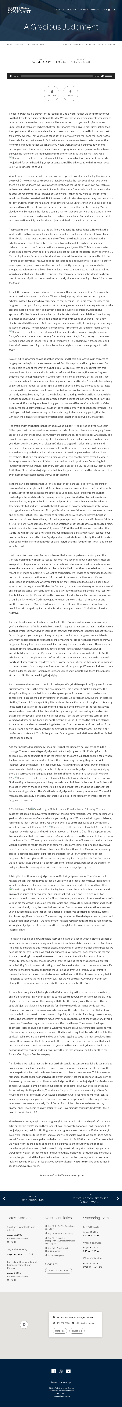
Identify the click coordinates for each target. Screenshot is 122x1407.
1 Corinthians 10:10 (20, 809)
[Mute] (102, 76)
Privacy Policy (57, 1396)
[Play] (11, 76)
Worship (71, 10)
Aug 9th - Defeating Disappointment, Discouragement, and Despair (60, 1241)
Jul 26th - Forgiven (55, 1255)
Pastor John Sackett (80, 62)
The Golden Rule (32, 1200)
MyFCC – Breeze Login (62, 1382)
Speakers (97, 45)
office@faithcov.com (85, 1323)
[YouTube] (68, 1371)
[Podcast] (61, 1371)
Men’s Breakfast (92, 1226)
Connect (83, 10)
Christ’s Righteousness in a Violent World (90, 1200)
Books (85, 45)
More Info (60, 1331)
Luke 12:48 (102, 885)
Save (70, 95)
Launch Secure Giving (58, 1271)
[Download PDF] (15, 1242)
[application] (61, 76)
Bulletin (51, 95)
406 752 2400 (63, 1323)
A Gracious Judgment (35, 45)
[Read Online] (8, 1242)
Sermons (19, 45)
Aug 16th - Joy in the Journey (60, 1233)
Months (109, 45)
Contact (66, 1396)
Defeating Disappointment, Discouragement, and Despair (22, 1265)
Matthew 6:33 (101, 327)
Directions (77, 1331)
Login (105, 10)
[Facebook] (53, 1371)
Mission (95, 10)
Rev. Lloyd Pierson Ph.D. (17, 1238)
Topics (66, 45)
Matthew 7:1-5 (96, 153)
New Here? (59, 10)
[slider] (109, 76)
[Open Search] (114, 10)
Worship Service (92, 1242)
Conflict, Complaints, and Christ (21, 1228)
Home (10, 45)
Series (76, 45)
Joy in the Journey (17, 1249)
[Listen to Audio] (12, 1242)
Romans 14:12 (40, 827)
